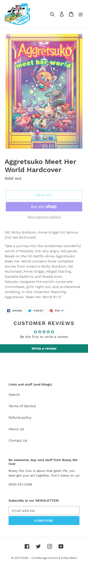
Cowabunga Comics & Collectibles (54, 557)
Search (14, 395)
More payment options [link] (44, 217)
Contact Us (18, 440)
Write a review (44, 348)
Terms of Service (22, 406)
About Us (16, 429)
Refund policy (20, 417)
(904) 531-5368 (20, 484)
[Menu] (80, 14)
